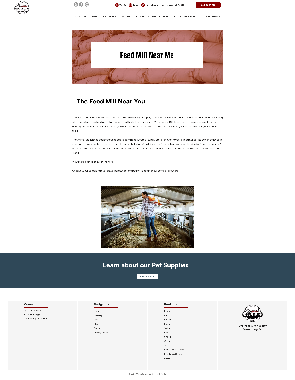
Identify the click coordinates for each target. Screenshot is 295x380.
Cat (166, 315)
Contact (98, 328)
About (97, 319)
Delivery (98, 315)
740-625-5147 (33, 310)
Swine (167, 328)
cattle (110, 170)
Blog (96, 324)
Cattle (167, 341)
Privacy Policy (101, 332)
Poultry (167, 319)
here (110, 161)
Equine (167, 324)
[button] (94, 17)
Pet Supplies (170, 265)
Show (167, 345)
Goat (166, 332)
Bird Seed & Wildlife (174, 349)
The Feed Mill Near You (111, 101)
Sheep (167, 336)
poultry (136, 170)
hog (124, 170)
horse (117, 170)
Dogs (167, 311)
